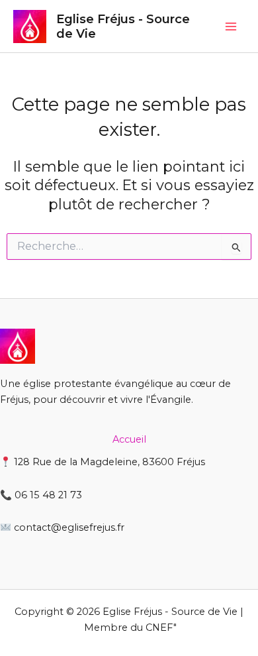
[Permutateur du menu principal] (231, 26)
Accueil (129, 439)
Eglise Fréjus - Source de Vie (123, 26)
